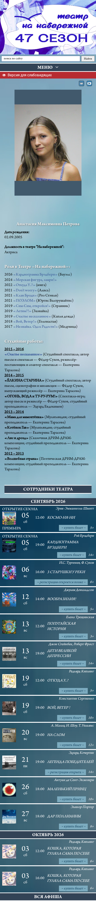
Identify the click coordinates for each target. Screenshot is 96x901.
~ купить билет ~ (73, 528)
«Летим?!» (22, 311)
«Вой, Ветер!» (25, 322)
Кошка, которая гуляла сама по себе (68, 851)
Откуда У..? (57, 681)
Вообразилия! (61, 599)
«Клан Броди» (25, 296)
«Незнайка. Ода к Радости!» (35, 327)
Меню (46, 68)
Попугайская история (61, 626)
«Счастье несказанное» (32, 317)
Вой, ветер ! (58, 708)
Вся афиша (48, 897)
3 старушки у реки (66, 572)
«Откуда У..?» (24, 285)
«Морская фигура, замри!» (35, 280)
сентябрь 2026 (48, 502)
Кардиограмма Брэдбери (62, 545)
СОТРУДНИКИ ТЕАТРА (48, 489)
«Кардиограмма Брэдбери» (35, 275)
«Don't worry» (25, 291)
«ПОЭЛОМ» (24, 301)
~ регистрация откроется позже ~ (61, 582)
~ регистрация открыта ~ (65, 772)
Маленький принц (66, 789)
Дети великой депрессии (61, 653)
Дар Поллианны (64, 817)
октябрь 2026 (48, 835)
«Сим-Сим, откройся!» (32, 306)
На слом (56, 735)
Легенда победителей (70, 762)
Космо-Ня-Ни (61, 518)
